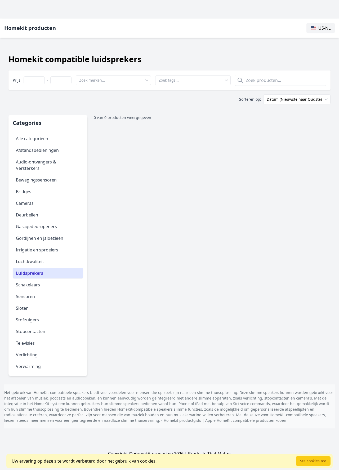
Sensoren (25, 296)
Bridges (23, 191)
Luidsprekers (29, 273)
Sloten (22, 308)
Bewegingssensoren (36, 180)
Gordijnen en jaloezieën (39, 238)
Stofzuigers (27, 320)
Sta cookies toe (313, 460)
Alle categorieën (32, 138)
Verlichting (27, 355)
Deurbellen (27, 215)
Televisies (25, 343)
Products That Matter (209, 453)
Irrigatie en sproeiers (37, 250)
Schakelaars (28, 285)
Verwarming (28, 366)
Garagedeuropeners (36, 226)
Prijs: (17, 80)
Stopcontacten (30, 331)
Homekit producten (30, 28)
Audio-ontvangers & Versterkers (36, 165)
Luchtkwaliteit (30, 261)
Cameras (25, 203)
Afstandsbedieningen (37, 150)
